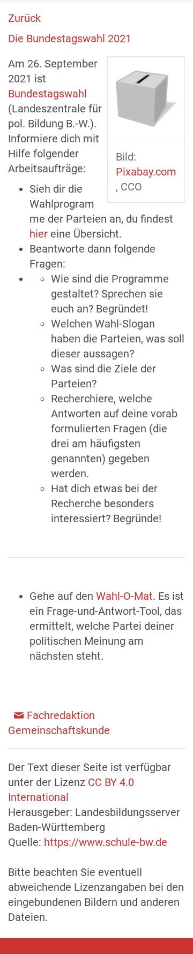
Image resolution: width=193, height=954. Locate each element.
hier (39, 233)
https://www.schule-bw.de (105, 842)
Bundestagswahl (47, 93)
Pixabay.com (146, 171)
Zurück (24, 18)
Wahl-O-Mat (123, 596)
